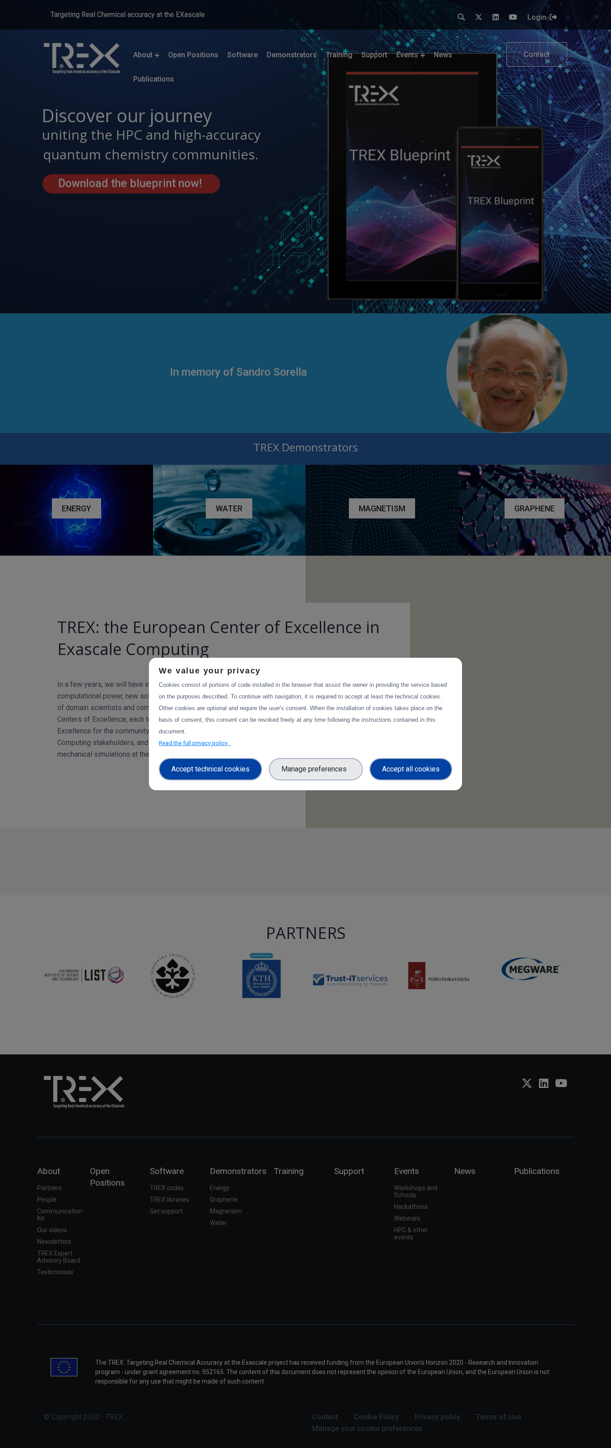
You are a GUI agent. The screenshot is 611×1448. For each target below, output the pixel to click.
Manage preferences (315, 769)
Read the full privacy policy (194, 743)
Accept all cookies (411, 769)
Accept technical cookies (210, 769)
